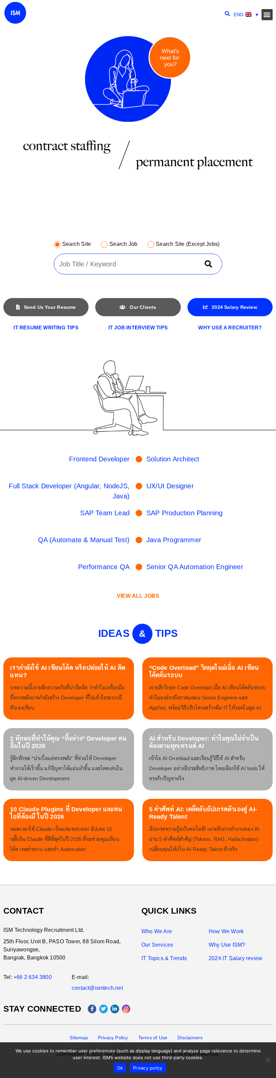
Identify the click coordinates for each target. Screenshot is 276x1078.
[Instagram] (126, 1009)
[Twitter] (103, 1009)
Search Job (123, 244)
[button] (267, 14)
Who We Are (156, 931)
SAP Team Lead (105, 513)
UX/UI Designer (170, 486)
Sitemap (79, 1037)
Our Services (157, 945)
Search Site (76, 244)
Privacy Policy (113, 1037)
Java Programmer (173, 540)
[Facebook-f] (92, 1009)
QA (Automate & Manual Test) (84, 540)
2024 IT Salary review (235, 958)
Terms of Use (152, 1037)
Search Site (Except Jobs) (187, 244)
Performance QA (104, 566)
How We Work (226, 931)
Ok (120, 1068)
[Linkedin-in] (114, 1009)
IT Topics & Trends (164, 958)
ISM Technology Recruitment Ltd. (43, 930)
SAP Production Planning (184, 513)
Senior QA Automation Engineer (194, 566)
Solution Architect (173, 459)
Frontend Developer (99, 459)
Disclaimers (190, 1037)
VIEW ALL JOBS (138, 596)
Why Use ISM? (227, 945)
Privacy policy (148, 1068)
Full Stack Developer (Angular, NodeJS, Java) (69, 491)
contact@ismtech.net (97, 988)
